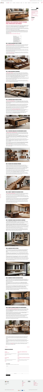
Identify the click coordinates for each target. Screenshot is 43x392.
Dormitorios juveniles (32, 19)
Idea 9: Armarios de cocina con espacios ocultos (17, 41)
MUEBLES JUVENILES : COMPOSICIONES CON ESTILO (22, 351)
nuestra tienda (10, 32)
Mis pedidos (23, 385)
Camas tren (6, 351)
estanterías (10, 144)
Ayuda (22, 384)
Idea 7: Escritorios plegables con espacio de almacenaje (17, 40)
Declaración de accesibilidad (35, 385)
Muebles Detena (12, 343)
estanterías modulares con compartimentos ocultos (12, 132)
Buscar (31, 7)
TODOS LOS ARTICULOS (23, 382)
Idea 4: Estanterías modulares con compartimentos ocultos (17, 38)
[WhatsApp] (0, 194)
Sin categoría (8, 352)
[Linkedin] (0, 197)
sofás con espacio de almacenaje (10, 72)
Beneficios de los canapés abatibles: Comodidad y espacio (15, 33)
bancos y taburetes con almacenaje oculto (11, 193)
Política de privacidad (35, 382)
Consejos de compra (32, 18)
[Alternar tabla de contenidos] (20, 36)
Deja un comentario (6, 352)
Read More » (5, 355)
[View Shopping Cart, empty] (41, 2)
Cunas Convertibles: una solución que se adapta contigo (24, 357)
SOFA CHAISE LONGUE (7, 357)
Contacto (22, 383)
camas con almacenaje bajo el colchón (10, 44)
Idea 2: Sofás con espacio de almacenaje (16, 37)
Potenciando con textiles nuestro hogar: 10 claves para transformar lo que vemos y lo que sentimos (34, 11)
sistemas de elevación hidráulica (11, 52)
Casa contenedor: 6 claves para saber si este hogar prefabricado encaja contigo (34, 12)
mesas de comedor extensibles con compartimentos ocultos (13, 308)
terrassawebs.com (12, 389)
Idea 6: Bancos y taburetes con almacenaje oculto (17, 39)
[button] (7, 3)
